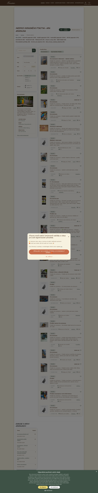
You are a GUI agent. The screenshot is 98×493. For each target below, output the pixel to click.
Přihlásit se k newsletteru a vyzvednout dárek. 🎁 (49, 252)
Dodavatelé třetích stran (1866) (50, 478)
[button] (49, 490)
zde (61, 246)
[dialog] (49, 481)
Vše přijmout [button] (43, 487)
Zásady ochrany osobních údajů (55, 484)
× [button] (96, 471)
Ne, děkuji (49, 256)
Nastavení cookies (44, 484)
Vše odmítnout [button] (54, 487)
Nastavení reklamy (53, 482)
